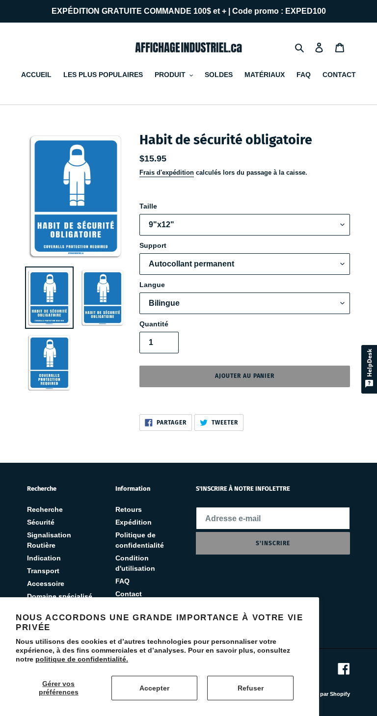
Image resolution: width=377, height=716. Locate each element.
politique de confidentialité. (81, 659)
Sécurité (40, 522)
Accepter (154, 688)
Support (152, 245)
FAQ (122, 581)
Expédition (133, 522)
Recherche (45, 509)
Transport (43, 571)
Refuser (251, 688)
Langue (152, 285)
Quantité (153, 324)
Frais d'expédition (166, 172)
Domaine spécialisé (59, 596)
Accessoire (45, 583)
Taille (148, 206)
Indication (44, 558)
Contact (128, 594)
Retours (128, 509)
